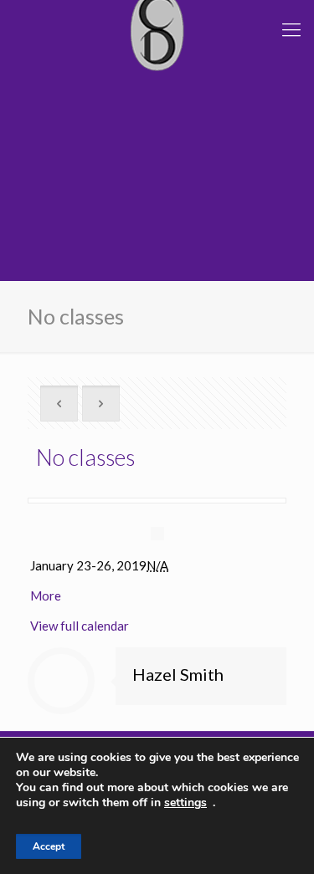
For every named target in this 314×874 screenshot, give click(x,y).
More (45, 595)
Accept (48, 846)
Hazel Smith (178, 674)
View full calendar (79, 625)
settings (185, 802)
